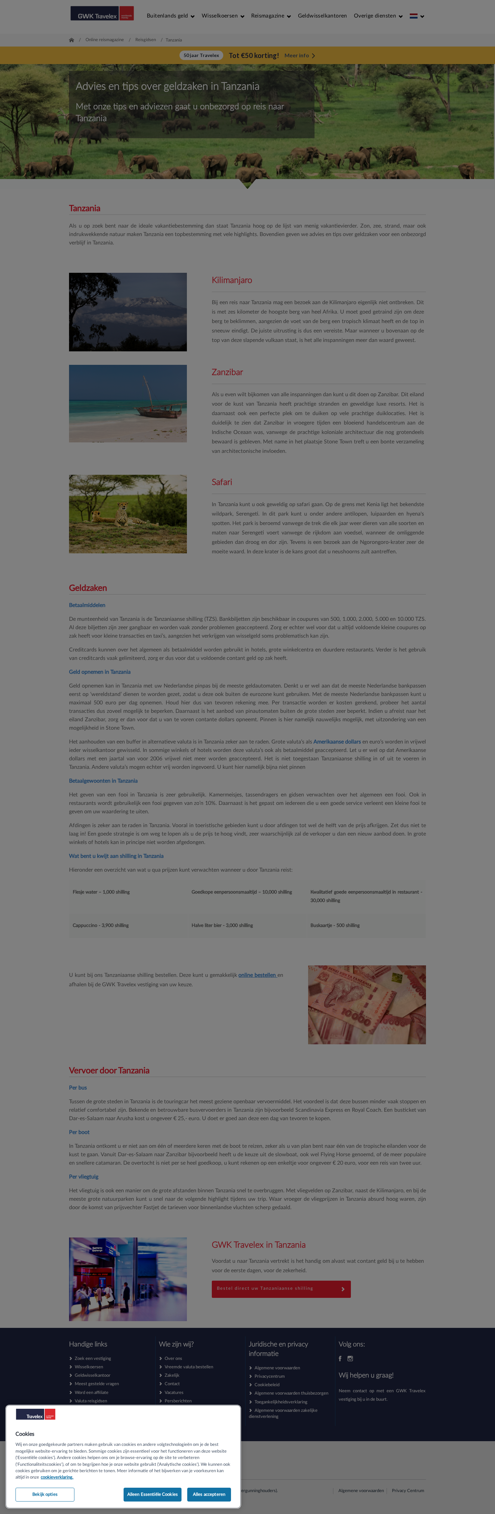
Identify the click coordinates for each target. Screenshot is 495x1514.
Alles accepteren (209, 1494)
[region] (123, 1457)
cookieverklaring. (57, 1478)
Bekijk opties (45, 1494)
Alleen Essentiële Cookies (152, 1494)
